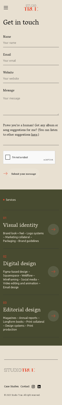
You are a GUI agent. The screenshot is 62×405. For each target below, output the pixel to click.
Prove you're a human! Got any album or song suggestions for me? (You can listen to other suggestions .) (30, 130)
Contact (24, 386)
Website (8, 73)
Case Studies (11, 386)
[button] (6, 7)
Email (7, 55)
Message (8, 91)
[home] (31, 8)
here (34, 135)
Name (7, 37)
